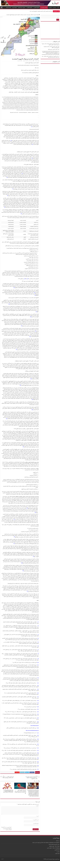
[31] (38, 747)
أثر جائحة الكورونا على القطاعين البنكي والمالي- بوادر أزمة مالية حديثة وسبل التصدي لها (20, 792)
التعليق (37, 805)
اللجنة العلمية (57, 853)
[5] (22, 173)
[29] (38, 739)
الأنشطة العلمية (29, 7)
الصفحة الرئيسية (36, 14)
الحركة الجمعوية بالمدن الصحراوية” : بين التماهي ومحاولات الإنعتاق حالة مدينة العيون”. (31, 777)
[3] (32, 144)
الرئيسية (58, 7)
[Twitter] (2, 859)
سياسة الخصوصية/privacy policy (54, 844)
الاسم (37, 816)
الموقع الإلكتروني (36, 823)
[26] (32, 409)
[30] (38, 744)
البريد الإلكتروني (36, 819)
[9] (4, 207)
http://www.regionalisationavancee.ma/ (32, 730)
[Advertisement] (50, 31)
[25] (32, 399)
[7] (38, 649)
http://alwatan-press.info (35, 725)
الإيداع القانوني (57, 849)
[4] (32, 158)
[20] (38, 706)
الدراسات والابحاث (23, 14)
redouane (36, 60)
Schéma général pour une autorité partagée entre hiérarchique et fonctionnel (8, 791)
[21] (30, 336)
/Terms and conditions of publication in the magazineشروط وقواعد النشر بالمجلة (45, 842)
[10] (38, 662)
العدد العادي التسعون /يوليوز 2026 (53, 49)
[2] (11, 140)
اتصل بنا (58, 851)
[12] (24, 278)
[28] (38, 735)
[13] (14, 287)
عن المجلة (57, 840)
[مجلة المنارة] (30, 2)
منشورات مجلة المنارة (21, 7)
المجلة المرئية (14, 7)
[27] (6, 418)
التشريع (50, 7)
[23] (31, 378)
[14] (34, 292)
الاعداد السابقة (8, 7)
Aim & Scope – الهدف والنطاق (54, 846)
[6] (7, 177)
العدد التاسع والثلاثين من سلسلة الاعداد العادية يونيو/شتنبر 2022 (8, 777)
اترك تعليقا (19, 60)
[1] (31, 126)
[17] (36, 311)
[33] (38, 752)
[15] (35, 295)
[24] (38, 717)
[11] (27, 278)
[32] (38, 750)
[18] (30, 316)
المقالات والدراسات (44, 7)
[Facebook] (3, 859)
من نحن (54, 7)
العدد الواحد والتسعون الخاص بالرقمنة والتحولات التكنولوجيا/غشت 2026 (41, 11)
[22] (38, 711)
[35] (22, 562)
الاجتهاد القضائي (36, 7)
